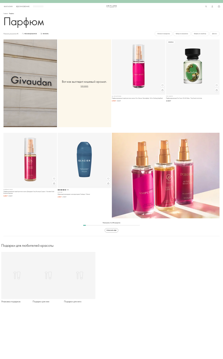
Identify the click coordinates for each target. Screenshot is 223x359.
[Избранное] (162, 85)
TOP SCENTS (84, 86)
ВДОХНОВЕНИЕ (23, 6)
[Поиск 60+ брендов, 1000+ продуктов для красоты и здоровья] (206, 6)
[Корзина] (219, 6)
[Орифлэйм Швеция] (111, 6)
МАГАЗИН (8, 6)
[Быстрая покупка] (162, 90)
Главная (5, 13)
